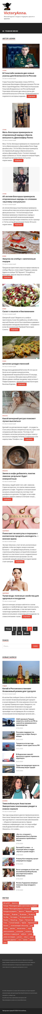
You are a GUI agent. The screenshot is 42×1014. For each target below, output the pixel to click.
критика (12, 928)
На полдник (14, 917)
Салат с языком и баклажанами (18, 311)
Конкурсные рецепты (10, 911)
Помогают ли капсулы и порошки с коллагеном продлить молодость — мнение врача (20, 536)
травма (25, 939)
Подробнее (31, 96)
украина (32, 939)
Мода (36, 911)
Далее (26, 633)
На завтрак (23, 914)
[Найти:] (21, 646)
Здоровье (5, 530)
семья (26, 937)
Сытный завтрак (14, 923)
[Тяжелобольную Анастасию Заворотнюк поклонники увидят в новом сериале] (21, 799)
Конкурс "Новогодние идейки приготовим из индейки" (20, 906)
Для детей (6, 903)
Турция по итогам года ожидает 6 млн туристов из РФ (28, 744)
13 (24, 629)
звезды (5, 928)
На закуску (32, 914)
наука (29, 928)
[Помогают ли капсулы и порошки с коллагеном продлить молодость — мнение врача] (21, 518)
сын (19, 939)
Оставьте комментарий (9, 78)
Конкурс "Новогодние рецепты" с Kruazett (16, 908)
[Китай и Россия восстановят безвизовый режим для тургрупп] (21, 684)
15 (35, 629)
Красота (5, 415)
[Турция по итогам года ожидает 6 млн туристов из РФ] (8, 750)
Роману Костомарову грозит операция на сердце (27, 860)
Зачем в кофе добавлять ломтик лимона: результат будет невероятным (18, 476)
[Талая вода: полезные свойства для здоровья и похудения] (21, 580)
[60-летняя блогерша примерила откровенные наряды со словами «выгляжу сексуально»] (21, 180)
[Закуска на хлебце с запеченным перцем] (21, 243)
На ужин (5, 920)
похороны (28, 931)
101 (19, 633)
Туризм (24, 923)
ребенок (23, 934)
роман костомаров (9, 937)
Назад (8, 629)
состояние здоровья (9, 939)
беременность (32, 923)
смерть (32, 937)
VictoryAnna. (15, 13)
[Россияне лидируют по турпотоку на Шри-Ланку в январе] (8, 739)
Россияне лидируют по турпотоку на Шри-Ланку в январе (26, 734)
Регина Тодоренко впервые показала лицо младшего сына (27, 885)
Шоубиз (4, 800)
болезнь (6, 925)
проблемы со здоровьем (11, 934)
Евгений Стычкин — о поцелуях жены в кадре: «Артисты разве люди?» (25, 849)
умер (5, 942)
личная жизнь (21, 928)
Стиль (4, 70)
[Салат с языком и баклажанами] (21, 296)
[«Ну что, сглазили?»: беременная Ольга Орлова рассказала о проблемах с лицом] (8, 841)
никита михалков (8, 931)
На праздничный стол (26, 917)
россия (19, 937)
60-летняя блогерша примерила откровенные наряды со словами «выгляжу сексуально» (19, 199)
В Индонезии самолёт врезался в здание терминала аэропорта (27, 756)
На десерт (15, 914)
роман (30, 934)
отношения (19, 931)
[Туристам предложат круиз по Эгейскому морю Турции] (8, 772)
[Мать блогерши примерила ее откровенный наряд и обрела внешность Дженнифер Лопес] (21, 116)
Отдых (4, 685)
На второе (6, 914)
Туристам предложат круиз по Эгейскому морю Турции (27, 766)
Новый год (13, 920)
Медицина (29, 911)
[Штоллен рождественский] (21, 348)
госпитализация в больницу (19, 925)
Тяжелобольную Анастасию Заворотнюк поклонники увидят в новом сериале (19, 806)
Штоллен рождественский (15, 363)
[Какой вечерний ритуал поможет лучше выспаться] (21, 403)
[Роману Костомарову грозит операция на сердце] (8, 865)
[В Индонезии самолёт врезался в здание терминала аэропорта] (8, 761)
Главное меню (11, 31)
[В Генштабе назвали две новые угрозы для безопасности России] (21, 57)
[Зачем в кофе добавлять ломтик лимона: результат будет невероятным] (21, 458)
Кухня (4, 256)
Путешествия (29, 920)
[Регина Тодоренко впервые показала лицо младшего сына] (8, 889)
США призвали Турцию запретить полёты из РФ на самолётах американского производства (26, 722)
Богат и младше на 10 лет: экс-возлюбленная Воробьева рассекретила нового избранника (27, 872)
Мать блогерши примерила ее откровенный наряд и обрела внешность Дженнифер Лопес (17, 135)
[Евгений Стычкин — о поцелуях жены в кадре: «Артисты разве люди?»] (8, 854)
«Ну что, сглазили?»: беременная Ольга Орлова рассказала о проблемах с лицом (26, 837)
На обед (5, 917)
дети (31, 925)
